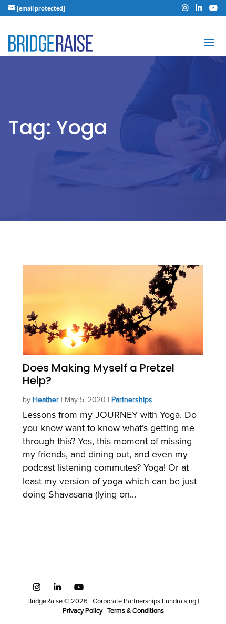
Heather (46, 400)
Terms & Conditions (135, 611)
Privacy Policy (82, 611)
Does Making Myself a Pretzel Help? (98, 374)
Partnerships (131, 400)
